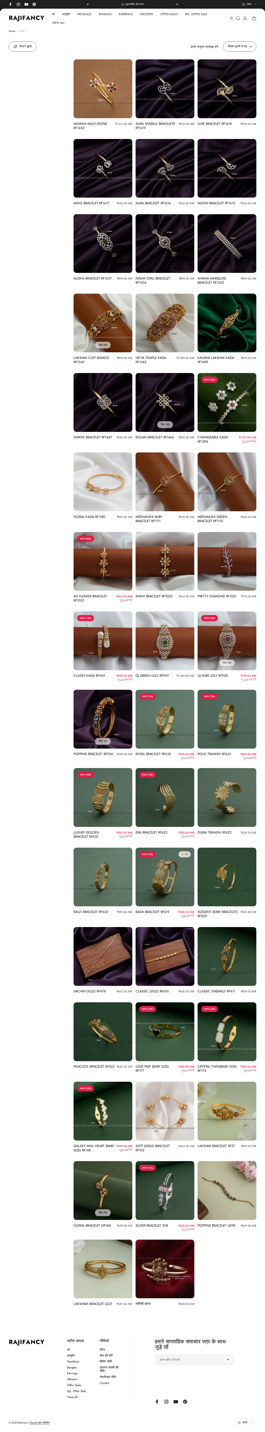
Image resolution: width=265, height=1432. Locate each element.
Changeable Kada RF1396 (213, 439)
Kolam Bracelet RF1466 (155, 437)
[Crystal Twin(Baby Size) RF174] (227, 1031)
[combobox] (249, 4)
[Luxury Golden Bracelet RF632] (103, 797)
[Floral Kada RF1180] (103, 481)
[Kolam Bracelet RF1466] (165, 402)
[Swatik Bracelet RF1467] (103, 402)
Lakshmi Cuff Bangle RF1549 (91, 359)
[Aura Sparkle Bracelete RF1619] (165, 88)
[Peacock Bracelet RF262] (103, 1031)
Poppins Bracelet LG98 (216, 1225)
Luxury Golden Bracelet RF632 (86, 834)
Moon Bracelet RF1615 (216, 203)
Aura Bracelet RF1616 (153, 203)
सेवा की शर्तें (106, 1355)
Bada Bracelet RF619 (152, 911)
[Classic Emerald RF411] (227, 956)
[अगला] (177, 4)
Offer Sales (74, 1385)
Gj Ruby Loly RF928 (213, 675)
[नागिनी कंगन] (165, 1269)
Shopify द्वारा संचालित (39, 1422)
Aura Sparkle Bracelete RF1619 (155, 125)
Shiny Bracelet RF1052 (154, 596)
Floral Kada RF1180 (89, 516)
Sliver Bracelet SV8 (152, 1225)
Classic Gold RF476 (152, 991)
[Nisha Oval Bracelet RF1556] (165, 243)
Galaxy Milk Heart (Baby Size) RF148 (94, 1147)
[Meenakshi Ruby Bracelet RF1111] (165, 481)
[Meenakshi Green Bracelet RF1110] (227, 481)
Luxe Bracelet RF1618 (215, 123)
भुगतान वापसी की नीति (109, 1369)
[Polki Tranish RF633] (227, 719)
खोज (102, 1350)
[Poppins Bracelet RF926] (103, 719)
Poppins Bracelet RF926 (93, 753)
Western (72, 1379)
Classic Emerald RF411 (216, 991)
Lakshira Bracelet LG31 (93, 1303)
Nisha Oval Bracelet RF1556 (153, 280)
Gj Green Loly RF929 (152, 675)
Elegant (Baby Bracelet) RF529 (218, 913)
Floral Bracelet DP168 (92, 1225)
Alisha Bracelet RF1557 (93, 278)
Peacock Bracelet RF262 (94, 1066)
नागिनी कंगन (143, 1303)
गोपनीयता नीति (108, 1377)
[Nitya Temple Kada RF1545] (165, 323)
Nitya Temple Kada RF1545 (151, 359)
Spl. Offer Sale (76, 1391)
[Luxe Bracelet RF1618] (227, 88)
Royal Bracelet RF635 (153, 753)
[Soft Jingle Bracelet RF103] (165, 1111)
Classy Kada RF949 (89, 675)
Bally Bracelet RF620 (91, 911)
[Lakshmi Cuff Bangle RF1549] (103, 323)
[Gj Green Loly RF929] (165, 640)
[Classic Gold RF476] (165, 956)
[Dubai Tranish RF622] (227, 797)
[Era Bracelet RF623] (165, 797)
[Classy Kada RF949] (103, 640)
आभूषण (71, 1355)
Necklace (73, 1361)
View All (72, 1397)
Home (12, 31)
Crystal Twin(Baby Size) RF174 (217, 1068)
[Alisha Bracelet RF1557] (103, 243)
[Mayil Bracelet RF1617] (103, 168)
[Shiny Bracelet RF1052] (165, 561)
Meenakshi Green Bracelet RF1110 (212, 518)
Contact (104, 1383)
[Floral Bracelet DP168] (103, 1190)
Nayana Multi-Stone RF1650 (90, 125)
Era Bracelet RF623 (151, 832)
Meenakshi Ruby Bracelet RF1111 (149, 518)
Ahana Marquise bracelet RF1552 (212, 280)
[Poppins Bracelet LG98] (227, 1190)
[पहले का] (88, 4)
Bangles (72, 1367)
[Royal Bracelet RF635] (165, 719)
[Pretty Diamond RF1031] (227, 561)
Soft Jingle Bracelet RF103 (153, 1147)
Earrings (72, 1373)
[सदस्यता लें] (227, 1359)
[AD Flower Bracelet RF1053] (103, 561)
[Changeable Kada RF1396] (227, 402)
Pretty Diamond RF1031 (217, 596)
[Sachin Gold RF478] (103, 956)
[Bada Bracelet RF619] (165, 877)
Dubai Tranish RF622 (215, 832)
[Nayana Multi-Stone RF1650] (103, 88)
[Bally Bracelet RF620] (103, 877)
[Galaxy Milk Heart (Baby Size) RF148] (103, 1111)
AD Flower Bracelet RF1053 (90, 598)
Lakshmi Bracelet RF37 (216, 1145)
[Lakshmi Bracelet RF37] (227, 1111)
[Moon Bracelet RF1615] (227, 168)
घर (68, 1350)
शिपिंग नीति (106, 1361)
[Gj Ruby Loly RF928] (227, 640)
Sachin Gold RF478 (90, 991)
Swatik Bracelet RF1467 (93, 437)
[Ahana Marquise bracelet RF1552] (227, 243)
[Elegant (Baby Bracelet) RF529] (227, 877)
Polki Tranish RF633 (214, 753)
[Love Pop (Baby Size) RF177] (165, 1031)
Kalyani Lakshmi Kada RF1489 (216, 359)
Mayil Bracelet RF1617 (91, 203)
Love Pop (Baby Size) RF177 (152, 1068)
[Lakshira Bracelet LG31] (103, 1269)
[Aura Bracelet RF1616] (165, 168)
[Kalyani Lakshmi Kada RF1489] (227, 323)
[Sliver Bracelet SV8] (165, 1190)
